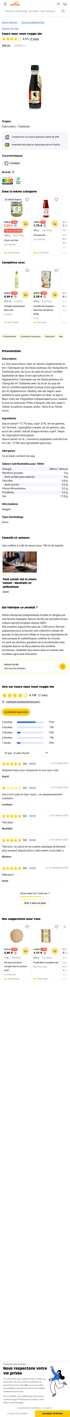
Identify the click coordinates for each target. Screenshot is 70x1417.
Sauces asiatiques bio (32, 22)
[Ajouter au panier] (25, 223)
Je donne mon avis (16, 712)
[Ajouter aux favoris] (27, 200)
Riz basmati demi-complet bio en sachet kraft (15, 967)
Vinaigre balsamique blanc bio (14, 308)
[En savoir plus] (13, 172)
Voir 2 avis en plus (35, 903)
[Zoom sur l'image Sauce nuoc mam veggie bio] (35, 83)
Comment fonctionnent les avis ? (23, 702)
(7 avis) (34, 39)
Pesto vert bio (11, 240)
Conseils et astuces (30, 336)
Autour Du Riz (10, 29)
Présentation (9, 336)
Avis (61, 336)
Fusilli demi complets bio (45, 963)
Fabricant (50, 336)
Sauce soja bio (9, 22)
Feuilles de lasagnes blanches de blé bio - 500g (43, 310)
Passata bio (39, 235)
